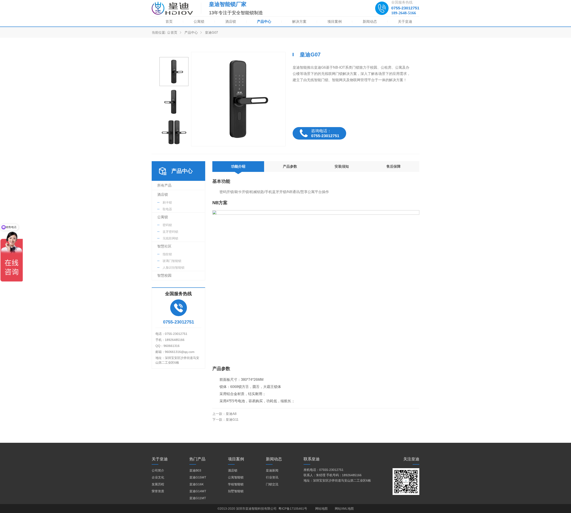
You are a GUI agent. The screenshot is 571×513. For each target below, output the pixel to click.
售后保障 (393, 166)
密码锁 (167, 225)
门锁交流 (272, 484)
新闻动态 (370, 21)
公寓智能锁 (236, 477)
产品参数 (290, 166)
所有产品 (164, 185)
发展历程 (158, 484)
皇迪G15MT (197, 477)
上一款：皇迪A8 (224, 413)
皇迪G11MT (197, 498)
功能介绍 (238, 166)
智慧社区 (164, 246)
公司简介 (158, 470)
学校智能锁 (236, 484)
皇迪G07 (211, 32)
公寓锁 (199, 21)
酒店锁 (230, 21)
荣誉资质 (158, 491)
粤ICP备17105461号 (292, 508)
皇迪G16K (196, 484)
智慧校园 (164, 275)
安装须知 (342, 166)
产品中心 (264, 21)
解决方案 (299, 21)
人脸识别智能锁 (173, 267)
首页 (169, 21)
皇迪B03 (195, 470)
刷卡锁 (167, 202)
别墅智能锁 (236, 491)
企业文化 (158, 477)
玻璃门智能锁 (172, 261)
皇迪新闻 (272, 470)
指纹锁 (167, 254)
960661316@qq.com (179, 352)
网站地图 (321, 508)
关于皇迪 (405, 21)
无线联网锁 (170, 238)
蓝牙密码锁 (170, 231)
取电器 (167, 209)
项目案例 (334, 21)
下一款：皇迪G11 (225, 419)
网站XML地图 (344, 508)
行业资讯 (272, 477)
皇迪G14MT (197, 491)
